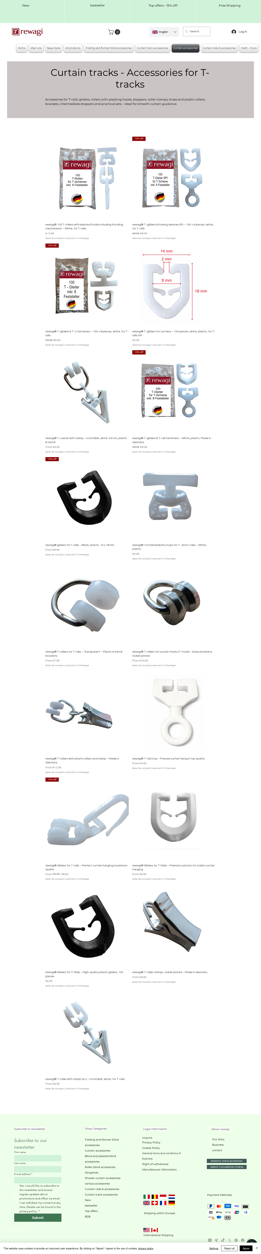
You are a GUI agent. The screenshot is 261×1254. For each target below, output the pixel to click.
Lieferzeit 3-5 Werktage (77, 238)
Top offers (91, 1211)
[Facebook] (243, 1240)
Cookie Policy (151, 1148)
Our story (218, 1139)
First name (20, 1152)
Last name (20, 1163)
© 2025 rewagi (15, 1230)
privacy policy (145, 1248)
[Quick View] (87, 178)
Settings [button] (213, 1248)
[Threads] (210, 1240)
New (88, 1200)
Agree (246, 1248)
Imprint (147, 1138)
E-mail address (23, 1174)
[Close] (257, 1248)
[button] (114, 32)
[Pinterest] (236, 1240)
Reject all (229, 1248)
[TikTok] (223, 1240)
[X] (229, 1240)
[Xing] (216, 1240)
